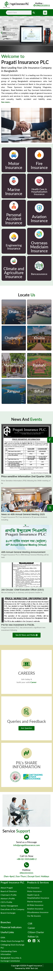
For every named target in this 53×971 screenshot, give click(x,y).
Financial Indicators (11, 927)
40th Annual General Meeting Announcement (23, 552)
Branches (6, 922)
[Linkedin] (33, 940)
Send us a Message (26, 842)
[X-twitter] (38, 940)
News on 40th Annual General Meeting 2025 (23, 514)
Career (33, 682)
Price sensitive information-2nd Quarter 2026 (26, 476)
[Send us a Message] (26, 837)
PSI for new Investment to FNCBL (18, 625)
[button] (45, 13)
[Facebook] (29, 940)
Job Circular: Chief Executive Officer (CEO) (22, 589)
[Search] (34, 12)
